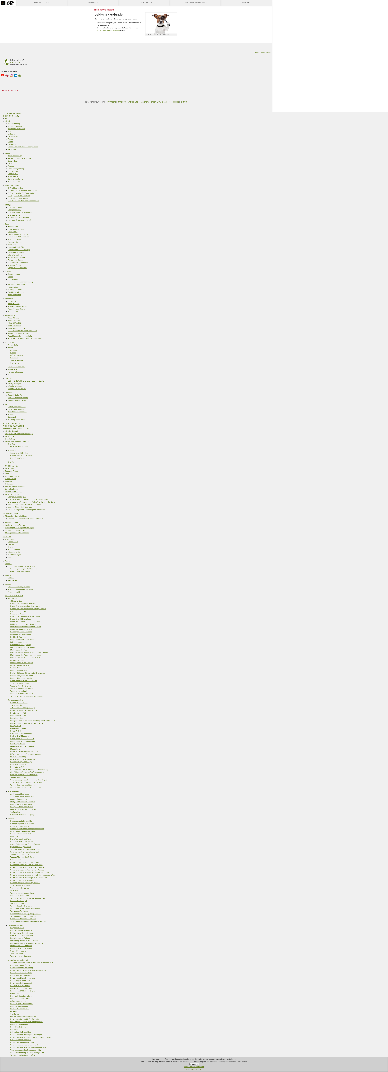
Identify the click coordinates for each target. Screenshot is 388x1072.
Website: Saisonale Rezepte (21, 694)
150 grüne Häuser (17, 705)
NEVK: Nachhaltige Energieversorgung (25, 754)
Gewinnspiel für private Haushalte (24, 569)
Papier (10, 139)
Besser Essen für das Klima (21, 973)
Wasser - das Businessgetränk (22, 1055)
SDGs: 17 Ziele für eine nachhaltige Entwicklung (27, 338)
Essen (7, 224)
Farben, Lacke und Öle (17, 407)
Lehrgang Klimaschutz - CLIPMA (23, 809)
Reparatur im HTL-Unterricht (22, 842)
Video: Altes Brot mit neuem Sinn (23, 681)
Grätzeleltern (15, 812)
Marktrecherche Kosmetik (21, 650)
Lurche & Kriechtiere (16, 367)
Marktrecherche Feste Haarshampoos (25, 655)
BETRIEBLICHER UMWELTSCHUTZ (17, 429)
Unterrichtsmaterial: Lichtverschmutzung (26, 865)
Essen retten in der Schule (21, 834)
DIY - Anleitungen (12, 185)
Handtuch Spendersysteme (21, 996)
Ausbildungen (13, 791)
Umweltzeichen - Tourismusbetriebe (24, 1045)
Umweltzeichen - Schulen (20, 1040)
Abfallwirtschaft (11, 431)
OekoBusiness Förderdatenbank (23, 1017)
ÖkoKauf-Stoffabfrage (19, 447)
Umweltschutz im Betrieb (18, 960)
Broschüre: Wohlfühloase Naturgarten (25, 616)
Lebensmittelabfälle (16, 247)
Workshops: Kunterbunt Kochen (23, 916)
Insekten (11, 348)
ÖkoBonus (14, 1014)
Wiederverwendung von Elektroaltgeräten (27, 1053)
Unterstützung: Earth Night (21, 762)
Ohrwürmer (15, 363)
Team (7, 561)
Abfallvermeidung (15, 126)
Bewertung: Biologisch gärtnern (23, 978)
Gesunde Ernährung (16, 239)
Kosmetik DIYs (14, 304)
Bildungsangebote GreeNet (21, 821)
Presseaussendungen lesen (19, 587)
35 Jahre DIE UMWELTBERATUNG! (22, 566)
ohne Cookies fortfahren (194, 1067)
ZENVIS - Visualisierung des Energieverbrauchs (29, 921)
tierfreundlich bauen (16, 372)
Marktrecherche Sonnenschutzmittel (25, 658)
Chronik (8, 564)
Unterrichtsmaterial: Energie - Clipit (24, 862)
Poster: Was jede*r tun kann (21, 676)
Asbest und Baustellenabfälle (19, 158)
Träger (10, 547)
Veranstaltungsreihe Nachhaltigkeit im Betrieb (26, 510)
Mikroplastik (13, 137)
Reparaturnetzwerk (18, 764)
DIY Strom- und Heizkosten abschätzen (23, 201)
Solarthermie (13, 176)
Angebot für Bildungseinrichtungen (19, 434)
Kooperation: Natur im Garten (22, 640)
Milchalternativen (15, 255)
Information (12, 598)
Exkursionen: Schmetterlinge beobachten (27, 829)
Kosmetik (9, 299)
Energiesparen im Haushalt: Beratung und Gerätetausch (32, 721)
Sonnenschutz (13, 312)
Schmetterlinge (16, 360)
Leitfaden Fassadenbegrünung (22, 647)
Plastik (10, 142)
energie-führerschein (18, 799)
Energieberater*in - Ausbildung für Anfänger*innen (28, 499)
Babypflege (12, 301)
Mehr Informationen (194, 1069)
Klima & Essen (13, 318)
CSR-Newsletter (11, 466)
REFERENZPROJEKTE (14, 596)
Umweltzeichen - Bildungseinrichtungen (26, 1035)
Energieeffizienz (11, 471)
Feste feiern (12, 232)
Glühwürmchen (16, 355)
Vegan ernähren (14, 265)
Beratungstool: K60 (18, 713)
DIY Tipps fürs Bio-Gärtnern (19, 196)
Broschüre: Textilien (18, 611)
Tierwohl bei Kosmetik (17, 400)
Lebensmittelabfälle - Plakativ (22, 746)
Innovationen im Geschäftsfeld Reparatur (26, 943)
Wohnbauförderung (16, 182)
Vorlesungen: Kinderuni (19, 888)
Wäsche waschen (15, 386)
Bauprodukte (13, 161)
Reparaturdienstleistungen (16, 486)
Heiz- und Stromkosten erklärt (20, 220)
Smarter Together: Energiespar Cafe (25, 849)
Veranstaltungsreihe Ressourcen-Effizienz (27, 1050)
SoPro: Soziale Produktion (20, 1032)
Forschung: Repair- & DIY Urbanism (24, 941)
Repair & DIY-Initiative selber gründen (23, 147)
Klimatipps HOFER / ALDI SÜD (22, 739)
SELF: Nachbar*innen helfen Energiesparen (27, 772)
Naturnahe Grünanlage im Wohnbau (24, 751)
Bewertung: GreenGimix (20, 981)
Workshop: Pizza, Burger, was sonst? (25, 909)
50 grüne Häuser (17, 928)
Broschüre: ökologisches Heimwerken (25, 606)
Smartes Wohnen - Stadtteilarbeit (23, 775)
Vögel (10, 374)
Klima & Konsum (14, 320)
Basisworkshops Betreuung (21, 968)
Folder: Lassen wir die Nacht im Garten (25, 627)
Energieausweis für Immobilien (20, 212)
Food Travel (15, 836)
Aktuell (8, 118)
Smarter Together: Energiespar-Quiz (24, 852)
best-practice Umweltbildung (16, 530)
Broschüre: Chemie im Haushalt (23, 604)
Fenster (11, 166)
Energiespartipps (15, 207)
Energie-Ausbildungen (17, 497)
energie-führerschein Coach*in (22, 802)
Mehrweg (11, 134)
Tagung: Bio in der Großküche (22, 857)
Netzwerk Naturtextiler (19, 1009)
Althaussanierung (15, 156)
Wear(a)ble (14, 890)
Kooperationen (14, 549)
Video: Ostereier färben (19, 683)
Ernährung (9, 468)
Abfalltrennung (14, 124)
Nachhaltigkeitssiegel (19, 1006)
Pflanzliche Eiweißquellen (18, 263)
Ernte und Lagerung (16, 229)
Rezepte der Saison (15, 260)
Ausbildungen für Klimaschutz (20, 336)
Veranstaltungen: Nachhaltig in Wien (25, 883)
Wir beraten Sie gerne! (106, 10)
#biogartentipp (14, 274)
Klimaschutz (10, 315)
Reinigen (11, 414)
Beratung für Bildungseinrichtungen (19, 528)
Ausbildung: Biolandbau (19, 794)
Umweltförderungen (13, 492)
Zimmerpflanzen (14, 295)
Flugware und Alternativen (18, 237)
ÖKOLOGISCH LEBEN (11, 116)
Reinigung (9, 484)
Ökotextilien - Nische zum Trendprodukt (26, 1022)
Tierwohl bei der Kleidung (18, 398)
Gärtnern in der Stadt (16, 284)
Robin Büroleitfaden (18, 1027)
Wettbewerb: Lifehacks (19, 896)
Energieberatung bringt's (20, 715)
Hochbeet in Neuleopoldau (21, 734)
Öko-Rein (11, 444)
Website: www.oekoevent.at (21, 688)
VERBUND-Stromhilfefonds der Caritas (26, 782)
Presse (176, 102)
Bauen (7, 153)
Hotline (11, 578)
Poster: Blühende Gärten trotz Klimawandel (27, 673)
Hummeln (14, 358)
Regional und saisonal (16, 257)
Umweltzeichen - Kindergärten (22, 1042)
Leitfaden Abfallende (18, 642)
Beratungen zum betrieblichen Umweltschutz (28, 970)
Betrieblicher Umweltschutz (195, 3)
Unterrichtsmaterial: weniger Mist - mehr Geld (28, 878)
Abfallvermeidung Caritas (20, 965)
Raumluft (9, 481)
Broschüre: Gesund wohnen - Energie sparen (28, 609)
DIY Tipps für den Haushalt (18, 198)
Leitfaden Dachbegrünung (20, 645)
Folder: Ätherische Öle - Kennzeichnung (26, 624)
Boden (10, 277)
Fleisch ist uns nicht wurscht (19, 234)
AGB (165, 102)
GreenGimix (12, 450)
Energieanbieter (14, 215)
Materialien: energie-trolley (21, 804)
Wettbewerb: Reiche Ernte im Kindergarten (27, 898)
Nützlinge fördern (15, 290)
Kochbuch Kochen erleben (20, 634)
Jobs (170, 102)
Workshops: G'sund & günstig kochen (25, 914)
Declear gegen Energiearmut (21, 933)
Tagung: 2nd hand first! (19, 854)
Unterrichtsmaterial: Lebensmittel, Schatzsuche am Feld (32, 875)
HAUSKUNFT (15, 731)
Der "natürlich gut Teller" (20, 986)
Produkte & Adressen (143, 3)
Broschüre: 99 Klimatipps (20, 619)
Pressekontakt (14, 592)
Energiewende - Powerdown (21, 988)
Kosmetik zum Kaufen (16, 309)
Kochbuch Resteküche (19, 637)
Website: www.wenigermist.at (22, 893)
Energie (8, 205)
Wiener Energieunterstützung (22, 785)
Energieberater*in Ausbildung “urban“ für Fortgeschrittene (31, 502)
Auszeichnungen (14, 555)
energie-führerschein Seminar (20, 507)
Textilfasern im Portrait (17, 389)
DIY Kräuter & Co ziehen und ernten (22, 191)
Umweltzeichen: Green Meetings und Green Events (30, 1037)
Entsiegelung (13, 279)
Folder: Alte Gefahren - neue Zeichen (25, 622)
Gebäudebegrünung (16, 169)
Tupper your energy (18, 777)
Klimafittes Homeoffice (17, 412)
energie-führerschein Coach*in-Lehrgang (24, 504)
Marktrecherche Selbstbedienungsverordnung (29, 652)
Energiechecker (16, 718)
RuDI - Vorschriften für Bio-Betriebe (24, 1019)
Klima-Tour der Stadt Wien (20, 839)
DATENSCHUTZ (133, 102)
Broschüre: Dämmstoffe (20, 614)
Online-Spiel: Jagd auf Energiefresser (25, 844)
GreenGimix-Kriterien (19, 453)
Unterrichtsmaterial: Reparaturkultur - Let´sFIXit (29, 872)
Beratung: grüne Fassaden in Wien (24, 710)
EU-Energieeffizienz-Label (18, 218)
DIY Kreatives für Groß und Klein (21, 193)
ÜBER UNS (7, 537)
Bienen (13, 353)
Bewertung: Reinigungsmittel (22, 983)
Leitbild (11, 544)
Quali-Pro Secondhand (19, 1024)
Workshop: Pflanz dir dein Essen (23, 919)
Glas (9, 131)
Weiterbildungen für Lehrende (17, 525)
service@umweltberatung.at (108, 30)
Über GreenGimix (17, 458)
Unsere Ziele (13, 542)
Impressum (121, 102)
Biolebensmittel (14, 227)
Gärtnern (9, 272)
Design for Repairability (19, 826)
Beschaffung (10, 439)
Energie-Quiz (15, 726)
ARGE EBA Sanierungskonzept (22, 708)
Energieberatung (14, 210)
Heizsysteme (13, 171)
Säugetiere (12, 369)
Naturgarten (13, 287)
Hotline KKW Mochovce (19, 736)
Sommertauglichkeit (16, 179)
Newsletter (12, 580)
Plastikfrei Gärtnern (16, 292)
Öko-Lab (13, 1011)
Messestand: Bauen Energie (21, 663)
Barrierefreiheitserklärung (151, 102)
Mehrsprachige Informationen (17, 533)
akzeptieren (194, 1064)
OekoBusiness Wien (13, 476)
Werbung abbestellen (16, 420)
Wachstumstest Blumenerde (22, 956)
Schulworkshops (12, 523)
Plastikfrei (12, 144)
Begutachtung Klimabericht (21, 930)
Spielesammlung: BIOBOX (20, 847)
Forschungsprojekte (16, 925)
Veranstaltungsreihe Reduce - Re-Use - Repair (28, 780)
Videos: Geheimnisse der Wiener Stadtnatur (25, 519)
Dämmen (11, 163)
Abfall (7, 121)
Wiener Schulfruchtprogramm (22, 906)
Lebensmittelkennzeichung (19, 250)
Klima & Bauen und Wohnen (19, 328)
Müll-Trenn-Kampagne (19, 1001)
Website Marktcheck (18, 691)
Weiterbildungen (12, 494)
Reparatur (12, 149)
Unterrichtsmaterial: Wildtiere (22, 880)
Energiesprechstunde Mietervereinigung (26, 723)
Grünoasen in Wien (18, 728)
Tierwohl (8, 393)
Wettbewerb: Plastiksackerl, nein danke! (26, 696)
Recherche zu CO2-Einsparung (22, 948)
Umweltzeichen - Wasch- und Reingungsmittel (28, 1047)
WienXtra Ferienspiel (18, 901)
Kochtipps (12, 245)
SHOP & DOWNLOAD (11, 423)
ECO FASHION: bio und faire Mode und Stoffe (26, 381)
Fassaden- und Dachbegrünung (20, 282)
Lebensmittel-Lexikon (16, 252)
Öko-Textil (12, 462)
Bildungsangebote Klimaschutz (22, 824)
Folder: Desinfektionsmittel (21, 629)
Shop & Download (93, 3)
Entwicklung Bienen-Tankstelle (22, 831)
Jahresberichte (14, 552)
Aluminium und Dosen (16, 129)
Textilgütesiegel (14, 384)
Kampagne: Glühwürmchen (21, 632)
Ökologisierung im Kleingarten (22, 759)
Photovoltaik (13, 174)
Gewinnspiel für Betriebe (20, 571)
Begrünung (9, 436)
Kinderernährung (15, 242)
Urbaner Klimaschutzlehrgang (22, 815)
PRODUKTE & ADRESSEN (13, 426)
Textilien (8, 378)
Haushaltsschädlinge (16, 409)
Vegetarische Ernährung (17, 268)
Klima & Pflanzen (14, 326)
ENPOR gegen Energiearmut (21, 935)
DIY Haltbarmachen (15, 188)
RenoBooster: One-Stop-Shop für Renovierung (29, 770)
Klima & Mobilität (14, 323)
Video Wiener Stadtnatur (20, 885)
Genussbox (14, 993)
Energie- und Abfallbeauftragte (22, 991)
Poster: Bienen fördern (19, 665)
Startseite (111, 102)
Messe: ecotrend (17, 660)
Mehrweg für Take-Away (20, 999)
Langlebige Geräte (17, 744)
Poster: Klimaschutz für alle (21, 678)
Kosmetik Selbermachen (17, 306)
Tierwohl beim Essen (16, 395)
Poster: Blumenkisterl (19, 670)
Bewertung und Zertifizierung (17, 441)
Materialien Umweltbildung (16, 516)
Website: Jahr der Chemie (20, 686)
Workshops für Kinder (19, 911)
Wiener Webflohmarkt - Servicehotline (25, 788)
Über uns (246, 3)
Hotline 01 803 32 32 (18, 703)
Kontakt (183, 102)
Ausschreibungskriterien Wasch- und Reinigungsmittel (32, 963)
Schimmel (12, 417)
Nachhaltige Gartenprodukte (21, 1004)
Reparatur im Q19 (17, 767)
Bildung (11, 818)
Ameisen (13, 350)
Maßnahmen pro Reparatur (21, 946)
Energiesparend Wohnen (20, 938)
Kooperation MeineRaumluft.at (22, 741)
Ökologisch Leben (41, 3)
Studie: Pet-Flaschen (18, 951)
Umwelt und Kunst (17, 860)
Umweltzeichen (11, 489)
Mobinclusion (15, 749)
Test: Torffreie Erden (18, 954)
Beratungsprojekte (15, 700)
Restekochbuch (16, 1029)
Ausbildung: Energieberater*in (22, 796)
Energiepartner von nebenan (21, 807)
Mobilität (8, 474)
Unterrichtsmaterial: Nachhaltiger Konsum (27, 870)
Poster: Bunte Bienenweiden (21, 668)
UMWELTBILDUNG (10, 513)
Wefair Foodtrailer (17, 903)
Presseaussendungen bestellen (20, 589)
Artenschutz (13, 345)
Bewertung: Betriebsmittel (21, 975)
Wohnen (8, 404)
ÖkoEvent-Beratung (18, 757)
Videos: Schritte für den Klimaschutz (22, 331)
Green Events (10, 479)
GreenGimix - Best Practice (21, 456)
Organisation (10, 539)
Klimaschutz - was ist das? (18, 333)
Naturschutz (10, 342)
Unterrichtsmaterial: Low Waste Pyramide (27, 867)
